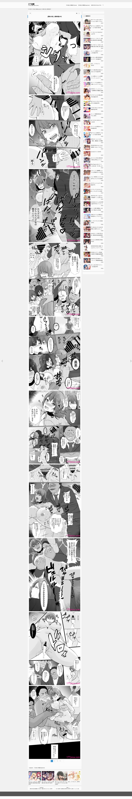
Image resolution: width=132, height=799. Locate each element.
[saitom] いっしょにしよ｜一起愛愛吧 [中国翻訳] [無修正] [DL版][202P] (97, 90)
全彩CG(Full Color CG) (96, 5)
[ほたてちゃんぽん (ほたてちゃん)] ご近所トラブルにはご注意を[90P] (61, 783)
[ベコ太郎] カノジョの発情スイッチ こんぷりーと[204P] (96, 78)
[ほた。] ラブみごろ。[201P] (74, 781)
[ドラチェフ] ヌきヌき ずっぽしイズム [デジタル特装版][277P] (97, 191)
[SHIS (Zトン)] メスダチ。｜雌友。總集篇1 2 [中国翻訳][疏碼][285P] (97, 141)
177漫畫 (31, 4)
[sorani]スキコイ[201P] (96, 151)
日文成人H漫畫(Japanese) (84, 5)
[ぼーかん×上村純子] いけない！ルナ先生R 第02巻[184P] (97, 134)
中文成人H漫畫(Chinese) (71, 5)
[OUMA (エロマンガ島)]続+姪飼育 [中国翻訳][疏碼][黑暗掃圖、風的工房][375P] (97, 254)
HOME (30, 9)
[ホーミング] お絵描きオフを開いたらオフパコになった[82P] (97, 84)
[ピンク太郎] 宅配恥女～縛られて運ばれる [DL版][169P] (96, 210)
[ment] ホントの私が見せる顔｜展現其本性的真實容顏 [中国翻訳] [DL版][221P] (97, 235)
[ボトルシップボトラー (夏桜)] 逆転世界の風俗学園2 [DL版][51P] (35, 783)
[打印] (77, 13)
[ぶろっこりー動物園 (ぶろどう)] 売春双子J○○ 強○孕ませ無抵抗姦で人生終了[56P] (97, 172)
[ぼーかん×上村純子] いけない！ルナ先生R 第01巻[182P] (97, 27)
